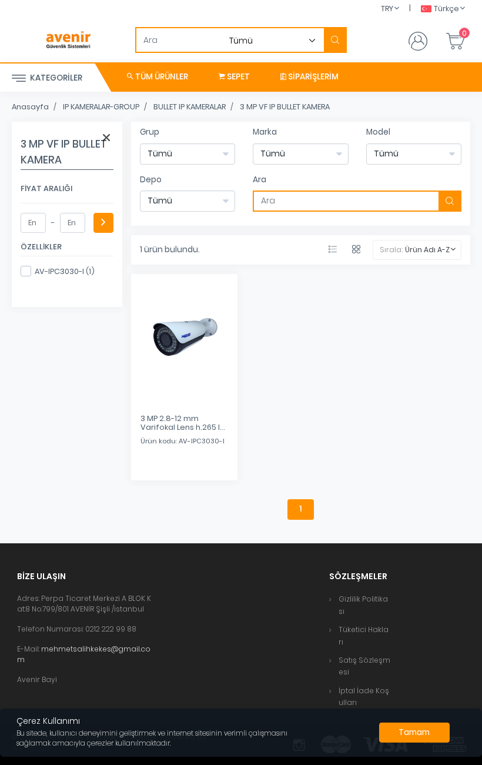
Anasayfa (30, 107)
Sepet (237, 76)
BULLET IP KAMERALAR (189, 107)
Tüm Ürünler (160, 76)
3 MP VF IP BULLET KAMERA (285, 107)
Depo (151, 179)
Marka (265, 132)
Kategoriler (55, 77)
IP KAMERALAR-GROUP (101, 107)
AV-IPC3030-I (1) (65, 271)
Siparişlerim (312, 76)
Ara (259, 179)
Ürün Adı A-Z (427, 250)
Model (378, 132)
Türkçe (446, 9)
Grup (149, 132)
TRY (387, 9)
